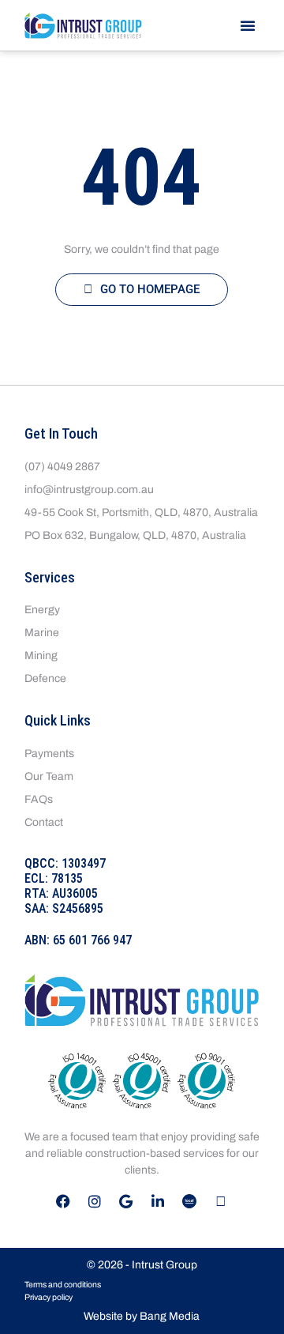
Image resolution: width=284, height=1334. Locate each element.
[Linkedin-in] (158, 1201)
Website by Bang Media (142, 1316)
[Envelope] (221, 1201)
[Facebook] (63, 1201)
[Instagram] (95, 1201)
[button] (248, 25)
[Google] (126, 1201)
